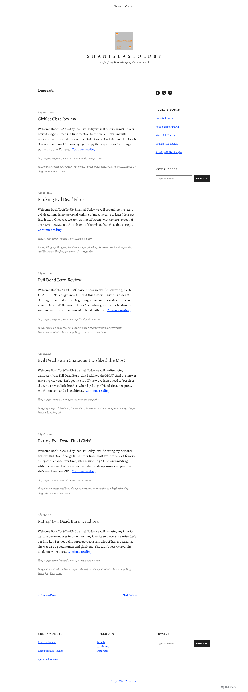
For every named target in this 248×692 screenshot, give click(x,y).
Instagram (102, 651)
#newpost (82, 247)
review (62, 171)
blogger (47, 158)
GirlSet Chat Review (57, 119)
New (55, 171)
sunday (91, 158)
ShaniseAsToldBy (125, 56)
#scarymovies (125, 247)
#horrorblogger (100, 327)
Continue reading (83, 149)
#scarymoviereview (108, 247)
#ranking (93, 247)
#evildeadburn (85, 327)
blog (40, 158)
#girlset (89, 167)
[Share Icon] (164, 93)
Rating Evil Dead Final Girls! (64, 441)
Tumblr (101, 642)
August (126, 167)
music (65, 158)
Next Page (130, 595)
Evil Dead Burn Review (59, 280)
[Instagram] (170, 93)
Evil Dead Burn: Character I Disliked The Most (81, 360)
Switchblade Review (167, 143)
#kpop (102, 167)
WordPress (103, 646)
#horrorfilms (115, 327)
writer (99, 158)
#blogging (43, 167)
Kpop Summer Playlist (168, 126)
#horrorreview (45, 332)
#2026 (41, 247)
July (78, 251)
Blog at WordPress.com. (124, 681)
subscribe (202, 179)
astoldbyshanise (114, 167)
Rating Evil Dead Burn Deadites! (68, 521)
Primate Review (164, 118)
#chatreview (66, 167)
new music (81, 158)
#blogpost (54, 167)
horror (55, 238)
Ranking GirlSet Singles (169, 152)
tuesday (74, 319)
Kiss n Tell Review (165, 135)
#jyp (96, 167)
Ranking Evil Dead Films (61, 199)
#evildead (72, 247)
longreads (56, 158)
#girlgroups (78, 167)
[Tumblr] (158, 93)
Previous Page (47, 595)
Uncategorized (86, 319)
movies (73, 238)
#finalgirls (75, 488)
